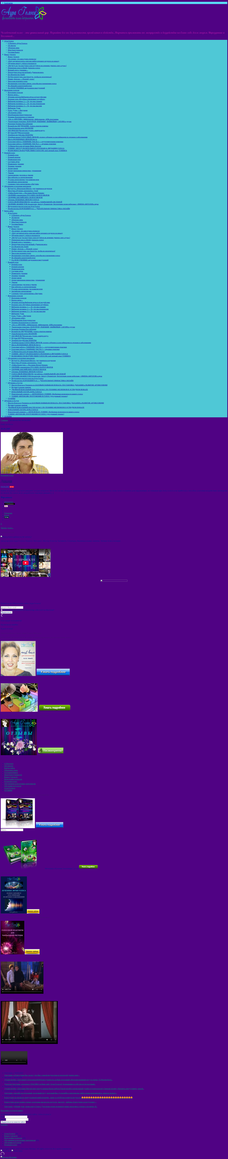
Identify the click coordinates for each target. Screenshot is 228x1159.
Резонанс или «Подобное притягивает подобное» (26, 99)
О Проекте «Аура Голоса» (17, 43)
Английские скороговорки (18, 182)
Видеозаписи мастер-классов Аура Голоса (24, 206)
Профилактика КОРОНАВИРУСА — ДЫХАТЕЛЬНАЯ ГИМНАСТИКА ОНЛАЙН (39, 209)
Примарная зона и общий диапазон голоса (24, 68)
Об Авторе (12, 45)
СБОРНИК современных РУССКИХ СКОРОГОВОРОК (28, 195)
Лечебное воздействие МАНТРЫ (20, 135)
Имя (2, 1117)
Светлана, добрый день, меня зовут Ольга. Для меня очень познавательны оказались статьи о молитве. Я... (50, 1106)
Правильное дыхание (16, 164)
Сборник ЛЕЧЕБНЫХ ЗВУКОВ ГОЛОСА (23, 200)
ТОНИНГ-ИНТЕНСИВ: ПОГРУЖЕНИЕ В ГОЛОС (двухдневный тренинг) (39, 396)
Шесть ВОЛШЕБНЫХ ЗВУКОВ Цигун (22, 139)
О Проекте (8, 763)
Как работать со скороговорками (20, 177)
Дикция (11, 173)
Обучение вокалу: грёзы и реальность (22, 63)
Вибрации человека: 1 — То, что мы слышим (25, 101)
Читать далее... (7, 528)
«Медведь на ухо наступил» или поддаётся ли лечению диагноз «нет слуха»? (37, 66)
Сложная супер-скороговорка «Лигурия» (23, 184)
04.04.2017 (5, 486)
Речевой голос (9, 153)
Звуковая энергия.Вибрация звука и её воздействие (27, 97)
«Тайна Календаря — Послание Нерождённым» (26, 193)
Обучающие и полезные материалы (17, 186)
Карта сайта (8, 211)
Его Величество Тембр (16, 74)
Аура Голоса (9, 41)
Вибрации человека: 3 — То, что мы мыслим (25, 106)
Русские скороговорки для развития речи (23, 179)
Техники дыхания (14, 166)
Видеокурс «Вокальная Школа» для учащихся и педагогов (30, 188)
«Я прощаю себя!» (15, 112)
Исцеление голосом (11, 90)
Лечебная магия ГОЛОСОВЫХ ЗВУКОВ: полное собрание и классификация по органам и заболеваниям (47, 137)
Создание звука (14, 162)
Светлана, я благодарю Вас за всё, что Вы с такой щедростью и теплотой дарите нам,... (42, 1075)
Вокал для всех (10, 54)
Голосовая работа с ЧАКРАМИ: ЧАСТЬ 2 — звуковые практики (32, 144)
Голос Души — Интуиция (17, 110)
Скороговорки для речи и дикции (20, 175)
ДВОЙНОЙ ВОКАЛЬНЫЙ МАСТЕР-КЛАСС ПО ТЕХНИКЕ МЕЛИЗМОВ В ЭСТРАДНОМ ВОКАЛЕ (49, 389)
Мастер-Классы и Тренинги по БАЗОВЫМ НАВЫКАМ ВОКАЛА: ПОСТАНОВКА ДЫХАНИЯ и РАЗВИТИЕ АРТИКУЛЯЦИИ (59, 385)
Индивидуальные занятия (21, 387)
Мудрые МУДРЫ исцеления (18, 133)
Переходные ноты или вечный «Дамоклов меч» (26, 72)
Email (3, 1119)
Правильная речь (14, 159)
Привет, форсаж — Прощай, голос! (21, 79)
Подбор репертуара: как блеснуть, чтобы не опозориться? (30, 77)
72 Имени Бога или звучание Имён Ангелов (24, 146)
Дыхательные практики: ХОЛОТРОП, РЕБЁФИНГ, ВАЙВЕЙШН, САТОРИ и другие (39, 121)
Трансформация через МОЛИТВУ (20, 128)
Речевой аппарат (14, 157)
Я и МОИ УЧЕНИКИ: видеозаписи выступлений (26, 88)
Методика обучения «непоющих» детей (23, 191)
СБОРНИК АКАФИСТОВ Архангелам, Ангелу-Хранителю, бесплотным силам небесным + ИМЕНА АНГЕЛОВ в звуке (53, 204)
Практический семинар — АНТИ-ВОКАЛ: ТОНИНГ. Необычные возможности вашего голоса (47, 394)
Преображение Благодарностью (20, 115)
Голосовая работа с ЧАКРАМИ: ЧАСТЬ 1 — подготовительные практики (35, 142)
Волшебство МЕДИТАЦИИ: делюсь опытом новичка (28, 126)
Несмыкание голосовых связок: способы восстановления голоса (32, 83)
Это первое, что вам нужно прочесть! (22, 59)
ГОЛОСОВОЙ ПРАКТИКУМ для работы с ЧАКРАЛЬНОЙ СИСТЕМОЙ (35, 202)
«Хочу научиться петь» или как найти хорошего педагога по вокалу (33, 61)
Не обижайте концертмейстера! (20, 86)
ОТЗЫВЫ (11, 398)
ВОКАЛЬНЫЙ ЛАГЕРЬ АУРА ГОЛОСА (26, 392)
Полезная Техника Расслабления (20, 124)
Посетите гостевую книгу (12, 1110)
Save (12, 486)
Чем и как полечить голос (18, 81)
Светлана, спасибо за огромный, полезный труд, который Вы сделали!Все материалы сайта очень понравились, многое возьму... (60, 1093)
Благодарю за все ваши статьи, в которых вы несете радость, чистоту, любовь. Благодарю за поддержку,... (50, 1102)
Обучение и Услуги (15, 383)
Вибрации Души (14, 108)
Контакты (8, 3)
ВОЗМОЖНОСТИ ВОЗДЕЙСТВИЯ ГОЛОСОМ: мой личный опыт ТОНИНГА (37, 150)
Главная (4, 420)
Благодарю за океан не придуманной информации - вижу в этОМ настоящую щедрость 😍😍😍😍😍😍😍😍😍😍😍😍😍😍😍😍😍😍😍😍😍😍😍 (68, 1097)
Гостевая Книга (14, 52)
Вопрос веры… (13, 95)
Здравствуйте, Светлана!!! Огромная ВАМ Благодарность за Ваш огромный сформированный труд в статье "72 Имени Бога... (58, 1079)
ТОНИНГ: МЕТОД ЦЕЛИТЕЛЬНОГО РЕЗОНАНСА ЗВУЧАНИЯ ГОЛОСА (36, 148)
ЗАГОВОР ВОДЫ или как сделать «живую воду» (26, 130)
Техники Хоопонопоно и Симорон (21, 117)
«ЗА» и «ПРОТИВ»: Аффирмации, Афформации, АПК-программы (33, 119)
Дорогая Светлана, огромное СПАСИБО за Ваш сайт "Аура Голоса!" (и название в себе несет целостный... (49, 1084)
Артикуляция (13, 168)
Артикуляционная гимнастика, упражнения (24, 171)
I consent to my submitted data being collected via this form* (28, 610)
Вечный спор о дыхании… (18, 70)
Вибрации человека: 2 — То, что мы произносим (26, 104)
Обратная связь (13, 48)
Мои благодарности (15, 50)
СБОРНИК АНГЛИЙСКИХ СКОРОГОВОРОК (25, 197)
